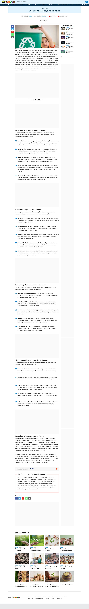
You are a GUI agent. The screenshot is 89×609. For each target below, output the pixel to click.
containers (40, 320)
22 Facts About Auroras (69, 52)
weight (37, 169)
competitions (21, 330)
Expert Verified (53, 16)
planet (46, 68)
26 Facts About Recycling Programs (35, 567)
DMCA (47, 598)
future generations (45, 458)
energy (40, 385)
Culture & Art (14, 4)
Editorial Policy (37, 597)
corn (32, 244)
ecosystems (53, 440)
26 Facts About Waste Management (51, 567)
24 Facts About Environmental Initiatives (52, 585)
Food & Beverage (37, 4)
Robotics (43, 218)
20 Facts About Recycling (49, 549)
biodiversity (26, 405)
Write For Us (30, 598)
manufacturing (52, 370)
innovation (31, 214)
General (43, 4)
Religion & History (65, 4)
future (45, 462)
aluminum (45, 387)
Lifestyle (58, 4)
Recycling (17, 132)
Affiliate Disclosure (39, 598)
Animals (3, 4)
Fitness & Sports (28, 4)
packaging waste (48, 161)
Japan (32, 149)
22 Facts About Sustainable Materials (21, 585)
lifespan (47, 395)
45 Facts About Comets (69, 42)
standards (20, 483)
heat (31, 144)
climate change (44, 62)
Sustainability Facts (44, 20)
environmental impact (29, 246)
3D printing (38, 251)
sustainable (33, 289)
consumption (37, 448)
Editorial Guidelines (63, 16)
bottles (19, 303)
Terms (52, 598)
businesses (52, 442)
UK (35, 175)
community (50, 293)
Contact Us (64, 597)
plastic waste (21, 179)
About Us (29, 597)
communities (28, 66)
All (86, 4)
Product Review (55, 597)
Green (24, 157)
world (31, 136)
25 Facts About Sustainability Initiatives (36, 549)
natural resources (31, 364)
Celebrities (21, 4)
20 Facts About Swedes (66, 584)
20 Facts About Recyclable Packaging (66, 549)
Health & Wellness (50, 4)
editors (45, 483)
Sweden (38, 141)
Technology (78, 4)
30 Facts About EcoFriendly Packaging (36, 585)
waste (23, 64)
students (24, 328)
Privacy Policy (60, 598)
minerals (17, 58)
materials (48, 60)
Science (72, 4)
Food (26, 165)
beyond (49, 444)
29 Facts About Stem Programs (70, 47)
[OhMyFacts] (8, 1)
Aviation (8, 4)
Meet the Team (46, 597)
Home (42, 8)
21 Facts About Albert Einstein (69, 33)
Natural (28, 377)
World (83, 4)
